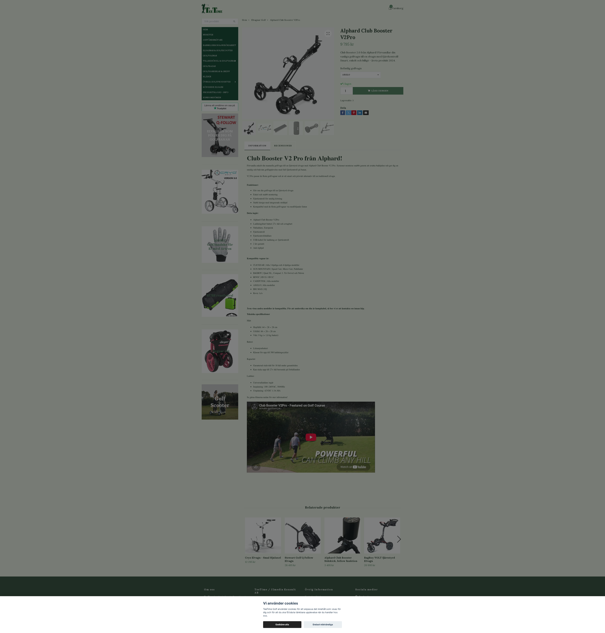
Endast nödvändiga (323, 624)
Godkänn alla (282, 624)
